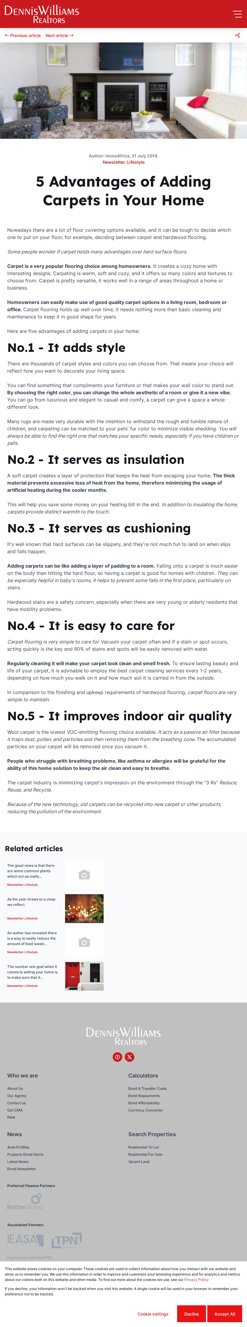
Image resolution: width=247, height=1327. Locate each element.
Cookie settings (153, 1313)
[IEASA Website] (25, 1241)
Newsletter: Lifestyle (124, 162)
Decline (191, 1313)
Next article (56, 35)
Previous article (25, 35)
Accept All (224, 1313)
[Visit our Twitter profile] (129, 1057)
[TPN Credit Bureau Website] (66, 1241)
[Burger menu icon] (237, 14)
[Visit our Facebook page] (117, 1057)
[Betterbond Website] (24, 1202)
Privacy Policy (196, 1279)
